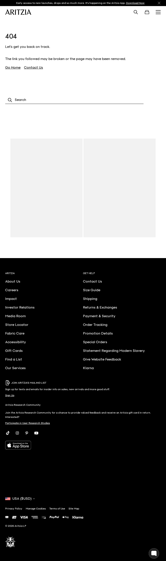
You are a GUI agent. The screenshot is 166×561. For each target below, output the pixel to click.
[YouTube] (36, 433)
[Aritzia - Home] (18, 12)
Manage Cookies (36, 508)
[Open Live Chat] (154, 553)
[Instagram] (17, 433)
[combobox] (74, 100)
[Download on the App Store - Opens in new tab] (83, 445)
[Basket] (147, 12)
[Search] (136, 12)
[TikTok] (7, 433)
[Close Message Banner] (159, 3)
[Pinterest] (26, 433)
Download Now (135, 3)
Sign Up (9, 395)
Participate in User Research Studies (27, 423)
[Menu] (158, 12)
